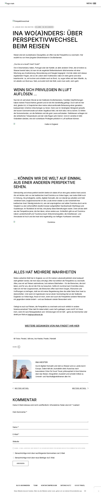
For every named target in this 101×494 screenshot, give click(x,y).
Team (35, 485)
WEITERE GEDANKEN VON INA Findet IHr (52, 325)
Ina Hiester (29, 27)
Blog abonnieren (23, 485)
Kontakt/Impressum (49, 485)
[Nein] (99, 491)
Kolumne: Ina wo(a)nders (44, 27)
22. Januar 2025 (18, 27)
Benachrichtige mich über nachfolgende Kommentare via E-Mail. (40, 453)
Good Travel (80, 485)
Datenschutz (65, 485)
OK (85, 491)
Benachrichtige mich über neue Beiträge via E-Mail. (35, 458)
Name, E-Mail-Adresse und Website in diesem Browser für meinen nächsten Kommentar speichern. (50, 448)
